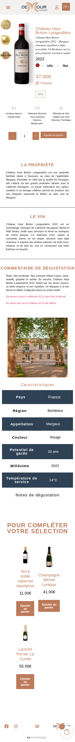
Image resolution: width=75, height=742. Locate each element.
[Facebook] (6, 726)
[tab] (37, 384)
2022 (40, 94)
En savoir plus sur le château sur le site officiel (31, 303)
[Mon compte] (57, 7)
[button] (8, 7)
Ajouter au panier (53, 135)
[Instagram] (16, 726)
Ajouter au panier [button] (25, 608)
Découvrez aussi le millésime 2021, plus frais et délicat (35, 296)
